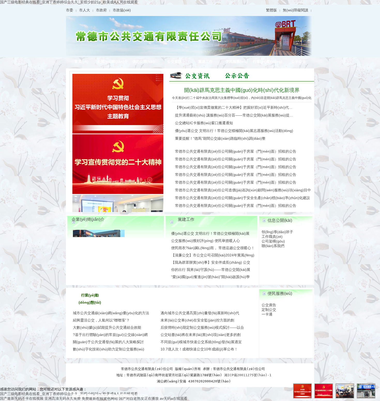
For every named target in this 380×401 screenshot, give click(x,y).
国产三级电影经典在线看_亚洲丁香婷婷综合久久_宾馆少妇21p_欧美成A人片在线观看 (69, 2)
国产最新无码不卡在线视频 (21, 398)
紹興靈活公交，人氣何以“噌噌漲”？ (101, 320)
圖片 (192, 75)
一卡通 (267, 314)
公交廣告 (269, 305)
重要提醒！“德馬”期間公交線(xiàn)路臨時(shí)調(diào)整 (220, 138)
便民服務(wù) (236, 61)
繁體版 (271, 10)
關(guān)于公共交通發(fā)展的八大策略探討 (108, 342)
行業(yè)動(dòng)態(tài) (267, 62)
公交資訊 (174, 61)
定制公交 (269, 310)
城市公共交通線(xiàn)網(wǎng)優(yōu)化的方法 (111, 313)
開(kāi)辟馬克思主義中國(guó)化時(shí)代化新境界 (242, 90)
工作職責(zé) (272, 236)
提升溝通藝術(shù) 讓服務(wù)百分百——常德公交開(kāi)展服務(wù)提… (234, 115)
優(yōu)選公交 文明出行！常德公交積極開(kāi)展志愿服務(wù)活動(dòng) (234, 131)
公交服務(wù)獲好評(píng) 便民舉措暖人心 (205, 241)
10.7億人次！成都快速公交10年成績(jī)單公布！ (199, 349)
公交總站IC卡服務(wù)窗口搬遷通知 (204, 123)
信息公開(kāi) (143, 61)
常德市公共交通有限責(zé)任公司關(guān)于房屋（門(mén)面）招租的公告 (235, 151)
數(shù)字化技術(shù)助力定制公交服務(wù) (108, 349)
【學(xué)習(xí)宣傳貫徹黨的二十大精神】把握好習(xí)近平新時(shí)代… (233, 107)
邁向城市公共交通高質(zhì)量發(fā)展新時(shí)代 (200, 313)
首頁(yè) (81, 61)
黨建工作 (205, 61)
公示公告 (298, 61)
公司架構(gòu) (273, 241)
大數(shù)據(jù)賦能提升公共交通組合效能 (107, 327)
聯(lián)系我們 (273, 246)
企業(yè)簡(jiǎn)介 (112, 61)
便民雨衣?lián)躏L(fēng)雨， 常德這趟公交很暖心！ (213, 248)
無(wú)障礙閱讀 (295, 10)
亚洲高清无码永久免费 (62, 398)
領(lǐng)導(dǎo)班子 (277, 232)
